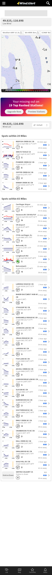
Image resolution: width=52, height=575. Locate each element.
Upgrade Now (14, 111)
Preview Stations (36, 111)
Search (48, 2)
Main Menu (4, 3)
